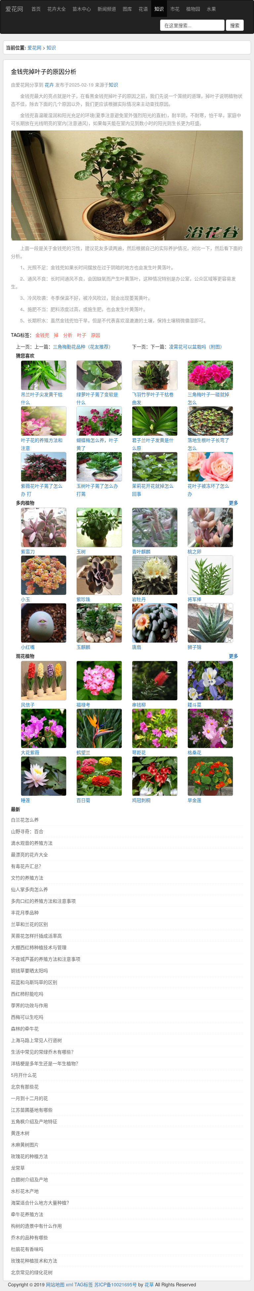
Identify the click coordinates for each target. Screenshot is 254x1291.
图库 (127, 8)
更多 (233, 502)
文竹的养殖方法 (27, 877)
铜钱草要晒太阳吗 (29, 970)
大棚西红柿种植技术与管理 (38, 947)
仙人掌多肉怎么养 (29, 889)
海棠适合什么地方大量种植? (40, 1202)
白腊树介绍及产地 (29, 1179)
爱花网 (14, 8)
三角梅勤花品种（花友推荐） (83, 346)
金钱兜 (42, 335)
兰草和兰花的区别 (29, 924)
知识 (159, 8)
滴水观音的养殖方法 (32, 842)
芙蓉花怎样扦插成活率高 (36, 935)
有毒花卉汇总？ (27, 866)
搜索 (234, 25)
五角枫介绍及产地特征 (34, 1121)
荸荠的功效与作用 (29, 1005)
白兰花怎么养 (25, 819)
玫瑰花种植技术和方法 (34, 1260)
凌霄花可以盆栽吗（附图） (197, 346)
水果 (211, 8)
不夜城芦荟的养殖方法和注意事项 (45, 958)
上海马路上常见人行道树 (36, 1040)
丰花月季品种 (25, 912)
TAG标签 (83, 1284)
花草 (149, 1284)
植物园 (193, 8)
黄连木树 (20, 1133)
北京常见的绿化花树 (32, 1272)
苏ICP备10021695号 (115, 1284)
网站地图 (55, 1284)
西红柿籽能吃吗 (27, 993)
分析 (67, 335)
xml (69, 1284)
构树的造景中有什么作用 (36, 1225)
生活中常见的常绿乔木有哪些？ (43, 1051)
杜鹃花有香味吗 (27, 1249)
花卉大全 (56, 8)
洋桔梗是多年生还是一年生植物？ (45, 1063)
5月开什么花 (24, 1075)
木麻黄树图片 (25, 1144)
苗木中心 (81, 8)
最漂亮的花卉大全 (29, 854)
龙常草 (18, 1167)
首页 (36, 8)
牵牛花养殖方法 (27, 1214)
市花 (175, 8)
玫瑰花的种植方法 (29, 1156)
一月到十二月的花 (29, 1098)
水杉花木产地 (25, 1191)
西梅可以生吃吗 (27, 1017)
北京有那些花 (25, 1086)
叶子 (81, 335)
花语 (143, 8)
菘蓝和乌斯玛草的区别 (34, 982)
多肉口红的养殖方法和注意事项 (43, 900)
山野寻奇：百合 (27, 831)
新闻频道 (107, 8)
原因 (95, 335)
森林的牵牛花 (25, 1028)
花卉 (49, 84)
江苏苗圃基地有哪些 (32, 1109)
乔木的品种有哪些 (29, 1237)
